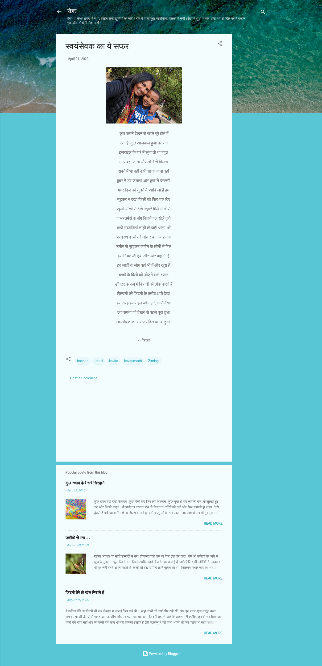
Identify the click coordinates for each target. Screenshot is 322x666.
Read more (213, 523)
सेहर (71, 11)
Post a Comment (83, 378)
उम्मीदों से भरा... (78, 538)
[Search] (263, 13)
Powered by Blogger (164, 654)
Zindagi (153, 361)
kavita (113, 361)
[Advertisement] (251, 104)
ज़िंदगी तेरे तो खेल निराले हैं (85, 593)
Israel (99, 361)
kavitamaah (133, 361)
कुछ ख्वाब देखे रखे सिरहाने (85, 483)
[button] (220, 44)
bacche (82, 361)
